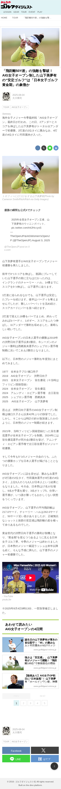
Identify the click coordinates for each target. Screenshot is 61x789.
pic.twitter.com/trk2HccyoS (26, 227)
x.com (7, 249)
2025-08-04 (18, 95)
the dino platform (34, 785)
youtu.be (6, 599)
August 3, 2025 (41, 240)
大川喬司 (17, 98)
